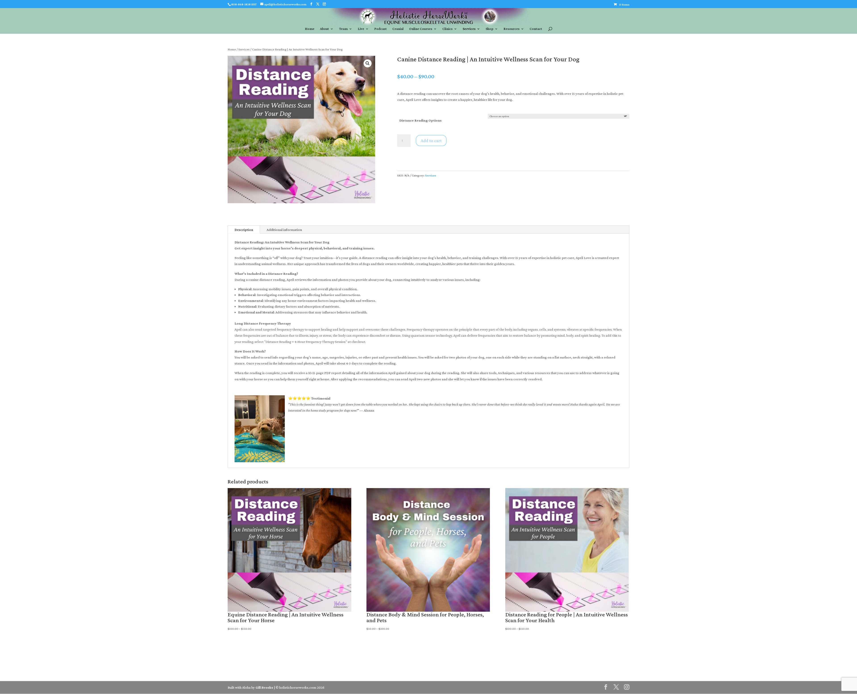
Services (469, 29)
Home (309, 29)
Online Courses (420, 29)
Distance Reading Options (420, 120)
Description (244, 230)
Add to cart (431, 140)
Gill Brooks (264, 687)
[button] (368, 63)
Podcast (380, 29)
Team (343, 29)
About (324, 29)
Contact (536, 29)
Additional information (284, 230)
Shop (489, 29)
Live (361, 29)
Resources (511, 29)
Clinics (447, 29)
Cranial (398, 29)
